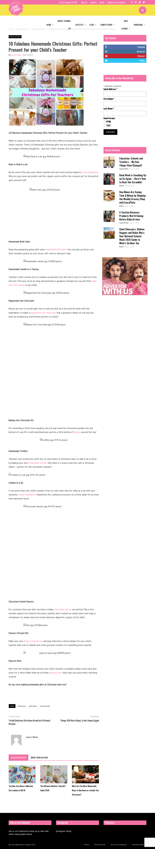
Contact (101, 2)
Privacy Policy (100, 844)
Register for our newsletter (116, 2)
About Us (84, 2)
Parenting (138, 24)
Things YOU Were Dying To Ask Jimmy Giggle (79, 720)
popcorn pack (55, 672)
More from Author (39, 757)
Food (91, 24)
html (108, 121)
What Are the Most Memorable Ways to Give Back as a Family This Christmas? (85, 790)
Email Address (110, 89)
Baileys (77, 432)
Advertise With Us (139, 844)
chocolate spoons (63, 609)
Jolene (121, 186)
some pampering (90, 172)
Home (48, 24)
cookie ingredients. (27, 494)
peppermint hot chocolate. (43, 312)
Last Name (109, 108)
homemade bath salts (56, 249)
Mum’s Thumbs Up (64, 24)
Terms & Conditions (119, 844)
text (108, 125)
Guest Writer (16, 55)
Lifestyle (79, 24)
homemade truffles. (37, 462)
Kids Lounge (124, 24)
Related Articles (18, 757)
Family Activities (15, 37)
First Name (109, 98)
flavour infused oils (33, 641)
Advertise (93, 2)
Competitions (106, 24)
